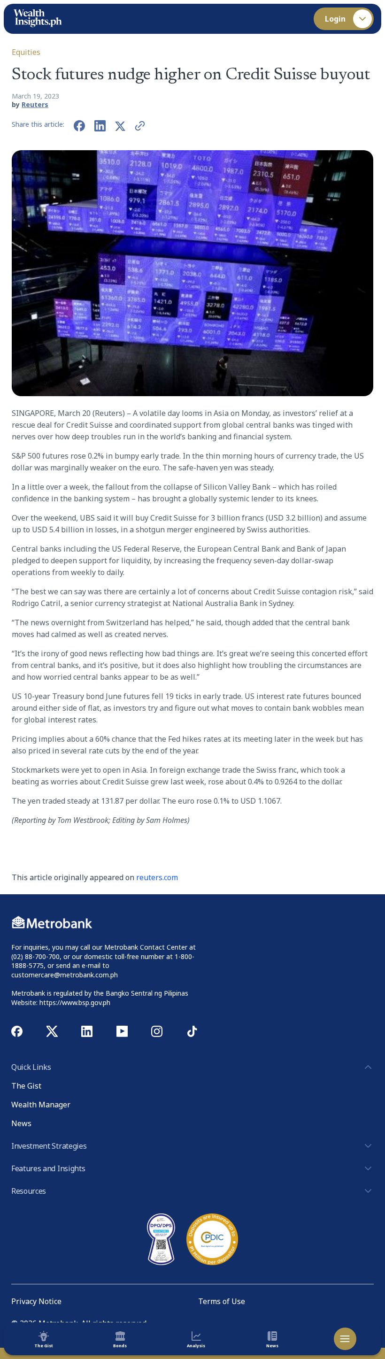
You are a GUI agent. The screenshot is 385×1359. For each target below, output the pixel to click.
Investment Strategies (48, 1146)
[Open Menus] (345, 1339)
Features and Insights (48, 1168)
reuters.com (157, 877)
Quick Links (31, 1067)
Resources (28, 1191)
